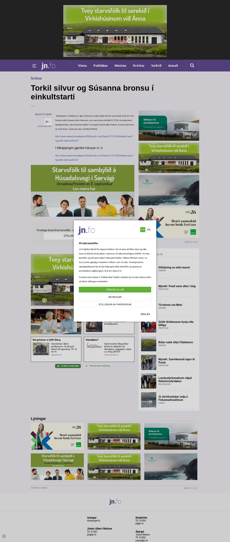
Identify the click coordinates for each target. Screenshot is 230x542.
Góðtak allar (115, 289)
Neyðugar (115, 297)
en (148, 229)
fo (143, 229)
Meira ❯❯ (145, 314)
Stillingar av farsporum (115, 304)
